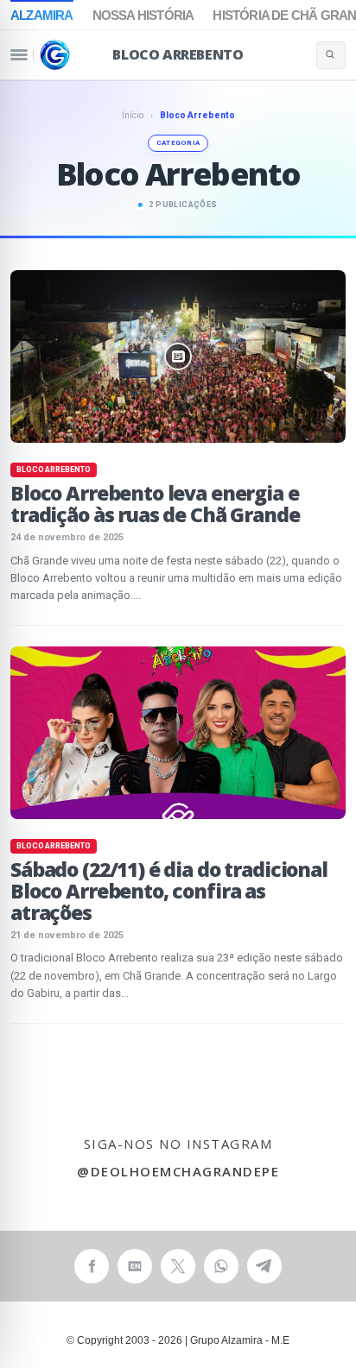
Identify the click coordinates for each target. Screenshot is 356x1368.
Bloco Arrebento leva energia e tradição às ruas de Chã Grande (155, 503)
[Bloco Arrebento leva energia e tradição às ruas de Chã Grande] (178, 356)
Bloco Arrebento (177, 54)
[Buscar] (331, 55)
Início (132, 115)
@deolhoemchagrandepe (178, 1171)
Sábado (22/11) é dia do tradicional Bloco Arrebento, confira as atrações (168, 890)
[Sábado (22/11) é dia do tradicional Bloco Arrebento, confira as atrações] (178, 732)
